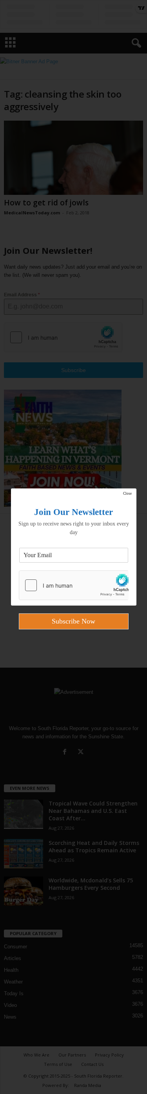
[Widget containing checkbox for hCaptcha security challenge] (74, 585)
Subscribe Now (73, 621)
